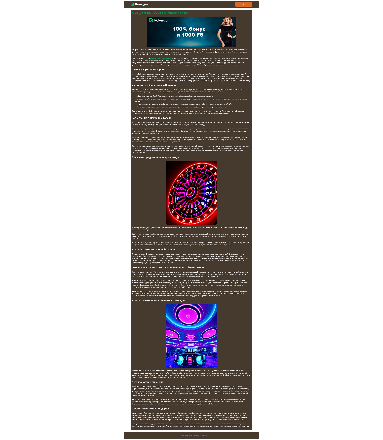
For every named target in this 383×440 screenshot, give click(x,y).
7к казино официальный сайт (161, 58)
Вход (244, 4)
